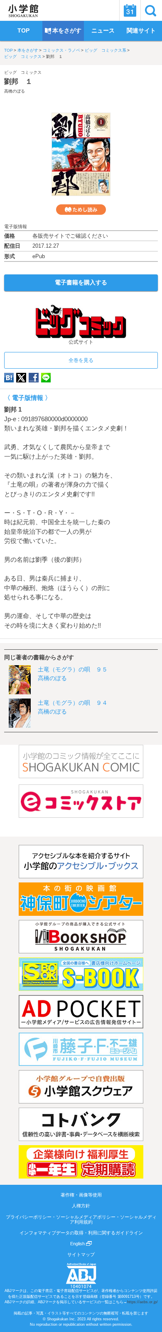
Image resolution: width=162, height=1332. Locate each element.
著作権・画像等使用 (81, 1194)
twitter (21, 377)
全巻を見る (81, 360)
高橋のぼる (14, 91)
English (78, 1243)
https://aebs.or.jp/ (142, 1302)
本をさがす (27, 50)
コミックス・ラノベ (61, 50)
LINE (46, 377)
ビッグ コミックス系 (105, 50)
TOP (8, 50)
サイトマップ (81, 1254)
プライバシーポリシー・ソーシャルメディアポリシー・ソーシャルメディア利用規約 (81, 1219)
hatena (9, 377)
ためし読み (81, 209)
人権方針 (81, 1205)
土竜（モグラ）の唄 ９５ (73, 669)
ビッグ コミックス (23, 56)
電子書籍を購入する (81, 282)
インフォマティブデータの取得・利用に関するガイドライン (81, 1232)
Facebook (34, 377)
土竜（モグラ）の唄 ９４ (73, 702)
